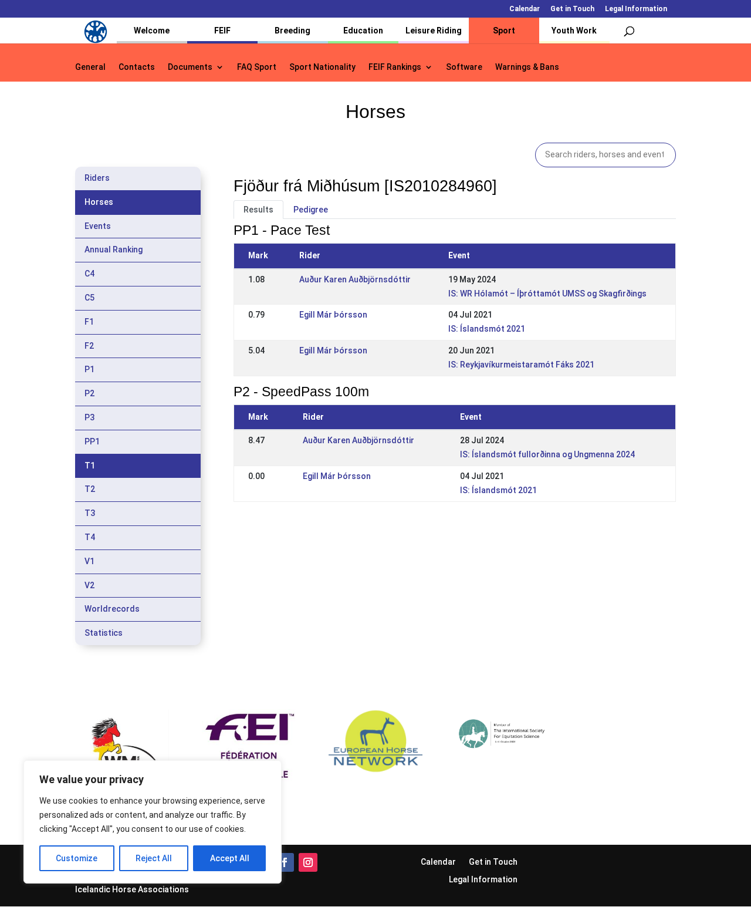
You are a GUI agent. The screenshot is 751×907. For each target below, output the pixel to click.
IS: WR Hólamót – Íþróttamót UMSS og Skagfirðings (547, 293)
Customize (76, 858)
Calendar (524, 9)
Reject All (154, 858)
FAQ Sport (256, 67)
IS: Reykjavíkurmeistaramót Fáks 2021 (521, 364)
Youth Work (574, 30)
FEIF (222, 30)
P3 (89, 417)
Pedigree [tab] (310, 209)
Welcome (152, 30)
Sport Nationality (322, 67)
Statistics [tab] (103, 633)
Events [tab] (97, 226)
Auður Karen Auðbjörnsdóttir (355, 279)
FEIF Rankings (394, 67)
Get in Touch (572, 9)
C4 (89, 273)
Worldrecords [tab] (112, 608)
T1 (89, 465)
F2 (89, 345)
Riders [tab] (97, 178)
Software (464, 67)
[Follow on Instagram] (308, 862)
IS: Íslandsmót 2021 (486, 328)
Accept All (229, 858)
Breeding (292, 30)
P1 (89, 369)
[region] (152, 822)
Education (363, 30)
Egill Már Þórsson (333, 314)
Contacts (137, 67)
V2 (89, 585)
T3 (89, 513)
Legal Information (636, 9)
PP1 (92, 441)
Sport (504, 30)
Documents (190, 67)
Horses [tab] (98, 202)
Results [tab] (258, 209)
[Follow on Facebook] (284, 862)
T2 (89, 489)
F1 (89, 321)
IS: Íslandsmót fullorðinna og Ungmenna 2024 (547, 454)
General (90, 67)
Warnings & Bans (527, 67)
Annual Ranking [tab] (113, 249)
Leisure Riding (433, 30)
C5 (89, 297)
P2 (89, 393)
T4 (89, 537)
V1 (89, 561)
